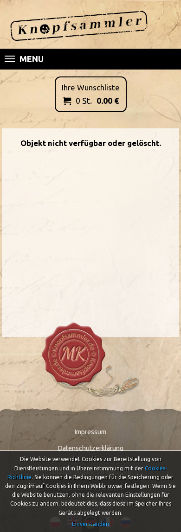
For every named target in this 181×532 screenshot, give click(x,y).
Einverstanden (90, 524)
